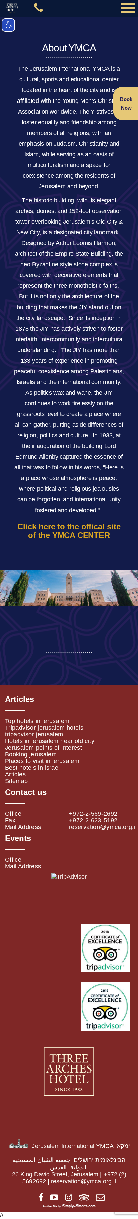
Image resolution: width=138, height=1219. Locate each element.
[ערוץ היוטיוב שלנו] (51, 1198)
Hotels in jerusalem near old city (49, 741)
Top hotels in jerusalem (37, 721)
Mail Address (23, 827)
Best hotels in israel (32, 767)
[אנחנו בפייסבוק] (38, 1198)
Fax (10, 820)
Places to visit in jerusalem (42, 761)
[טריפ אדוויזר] (81, 1198)
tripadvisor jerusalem (34, 734)
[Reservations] (98, 1198)
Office (13, 813)
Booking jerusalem (31, 754)
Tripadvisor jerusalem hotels (44, 727)
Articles (15, 774)
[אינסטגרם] (66, 1198)
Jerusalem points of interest (43, 747)
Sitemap (16, 781)
